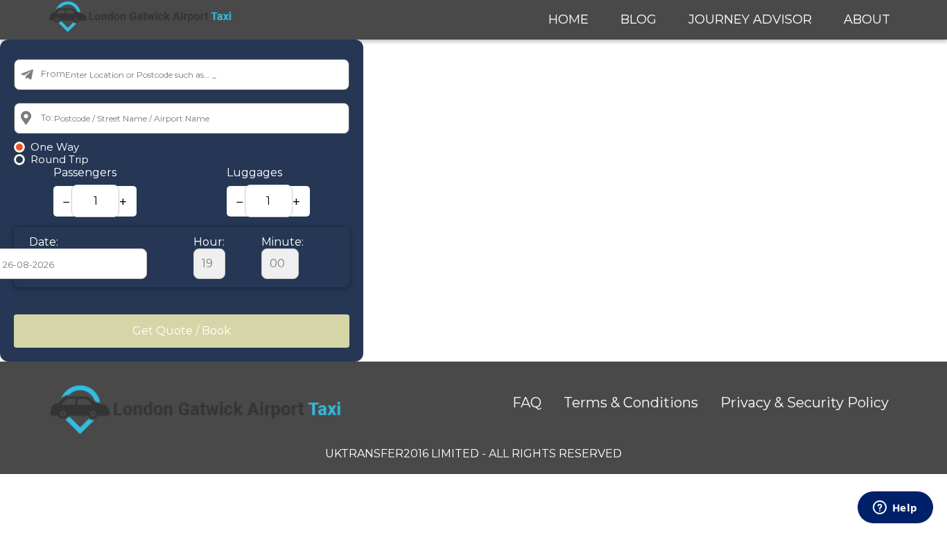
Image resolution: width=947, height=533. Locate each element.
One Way (55, 147)
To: (47, 117)
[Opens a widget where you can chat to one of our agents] (895, 508)
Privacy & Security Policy (804, 402)
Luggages (254, 172)
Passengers (84, 172)
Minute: (282, 241)
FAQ (526, 402)
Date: (43, 241)
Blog (638, 19)
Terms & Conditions (631, 402)
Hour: (209, 241)
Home (568, 19)
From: (54, 73)
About (867, 19)
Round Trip (60, 159)
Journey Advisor (750, 19)
